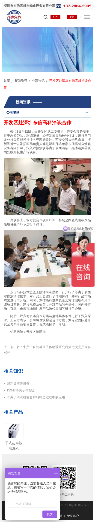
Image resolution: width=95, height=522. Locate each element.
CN (55, 17)
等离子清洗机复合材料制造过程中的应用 (36, 397)
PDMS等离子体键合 (21, 390)
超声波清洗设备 (18, 383)
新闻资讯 (21, 81)
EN (72, 17)
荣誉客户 (73, 516)
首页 (7, 81)
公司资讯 (38, 81)
